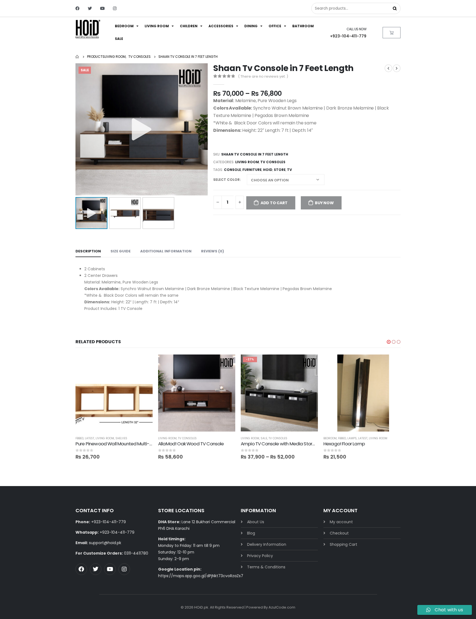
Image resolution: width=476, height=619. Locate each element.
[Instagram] (115, 8)
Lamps (352, 438)
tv (289, 169)
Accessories (221, 26)
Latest (89, 438)
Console (232, 169)
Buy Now (324, 203)
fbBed (79, 438)
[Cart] (392, 32)
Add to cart (274, 203)
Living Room (157, 26)
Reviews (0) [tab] (212, 251)
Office (275, 26)
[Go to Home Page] (77, 56)
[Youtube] (102, 8)
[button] (388, 342)
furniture (252, 169)
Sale (119, 38)
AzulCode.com (282, 607)
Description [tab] (88, 251)
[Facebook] (77, 8)
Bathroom (303, 26)
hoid (267, 169)
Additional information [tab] (165, 251)
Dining (251, 26)
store (280, 169)
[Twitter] (90, 8)
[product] (114, 393)
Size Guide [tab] (120, 251)
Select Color (226, 179)
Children (189, 26)
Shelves (121, 438)
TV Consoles (272, 162)
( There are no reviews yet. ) (263, 76)
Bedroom (124, 26)
